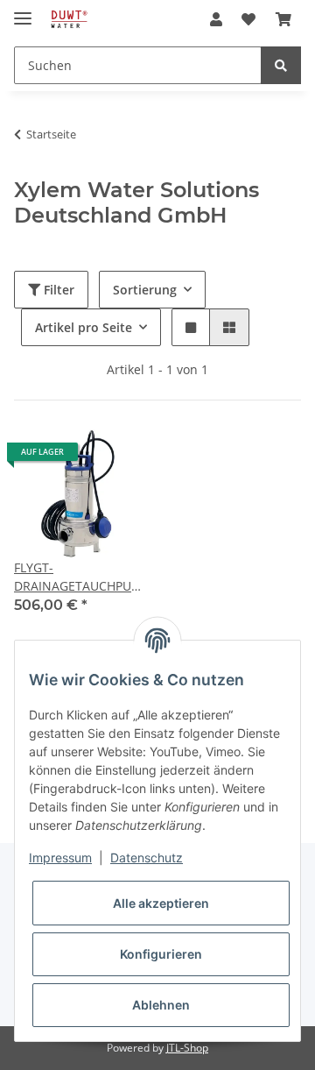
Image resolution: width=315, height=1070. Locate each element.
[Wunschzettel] (248, 19)
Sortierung (145, 289)
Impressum (60, 857)
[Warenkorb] (283, 19)
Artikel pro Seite (83, 327)
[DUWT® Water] (69, 19)
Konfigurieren (161, 953)
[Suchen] (281, 65)
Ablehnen (161, 1004)
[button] (216, 19)
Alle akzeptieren (161, 903)
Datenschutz (146, 857)
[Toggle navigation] (23, 11)
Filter (57, 289)
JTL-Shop (187, 1047)
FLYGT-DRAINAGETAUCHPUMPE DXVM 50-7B (79, 577)
